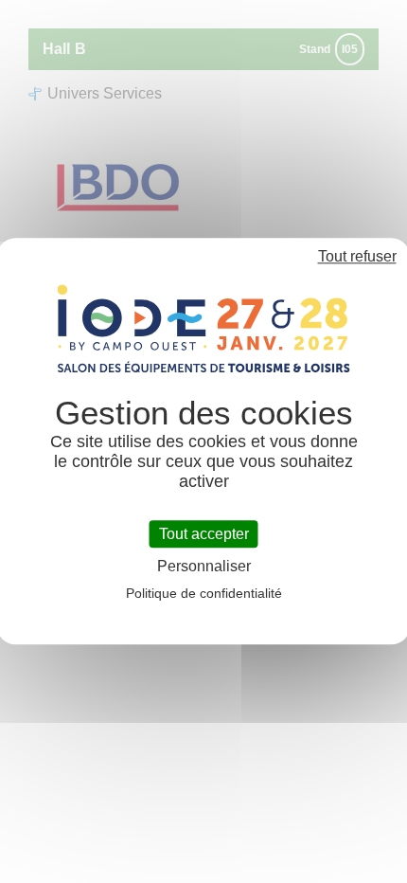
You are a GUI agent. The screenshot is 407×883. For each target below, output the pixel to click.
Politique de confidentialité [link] (204, 594)
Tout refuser (357, 256)
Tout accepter (204, 534)
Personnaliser (204, 567)
